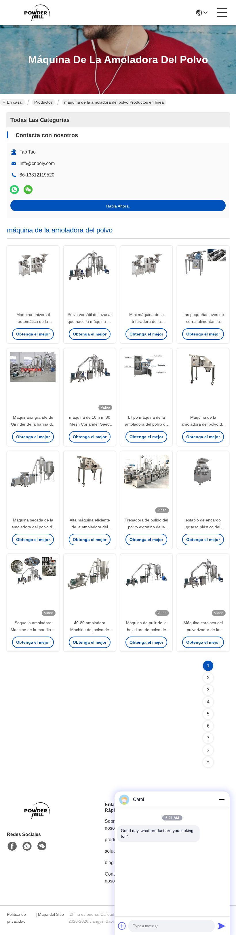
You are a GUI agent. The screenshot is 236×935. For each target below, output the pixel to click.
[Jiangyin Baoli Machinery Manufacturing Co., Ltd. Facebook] (12, 846)
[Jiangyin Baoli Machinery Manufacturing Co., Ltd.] (38, 12)
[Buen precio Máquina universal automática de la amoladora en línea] (33, 279)
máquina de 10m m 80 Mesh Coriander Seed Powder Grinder (89, 424)
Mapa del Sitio (51, 914)
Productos (43, 102)
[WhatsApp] (14, 189)
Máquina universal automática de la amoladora (33, 321)
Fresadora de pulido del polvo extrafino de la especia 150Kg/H (146, 527)
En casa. (15, 102)
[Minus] (221, 799)
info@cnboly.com (37, 163)
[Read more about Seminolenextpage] (208, 750)
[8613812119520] (27, 846)
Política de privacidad (16, 918)
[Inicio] (38, 817)
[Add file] (122, 926)
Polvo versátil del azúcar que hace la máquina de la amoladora (90, 321)
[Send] (221, 926)
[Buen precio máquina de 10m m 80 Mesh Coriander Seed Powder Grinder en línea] (89, 382)
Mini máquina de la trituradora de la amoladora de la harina (146, 321)
